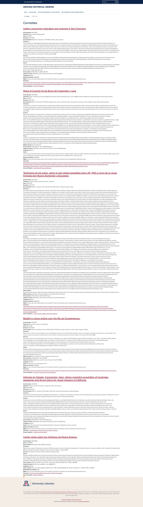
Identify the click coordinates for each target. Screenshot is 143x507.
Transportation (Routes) (40, 84)
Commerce (26, 82)
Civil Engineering (111, 370)
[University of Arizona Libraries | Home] (38, 483)
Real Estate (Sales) (28, 164)
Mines (99, 306)
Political (39, 168)
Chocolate (59, 162)
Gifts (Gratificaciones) (74, 166)
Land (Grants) (103, 162)
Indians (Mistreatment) (92, 306)
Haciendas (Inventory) (102, 164)
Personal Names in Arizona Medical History (73, 12)
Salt (99, 308)
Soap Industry (79, 84)
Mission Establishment (113, 162)
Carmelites (48, 84)
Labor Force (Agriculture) (61, 370)
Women (72, 306)
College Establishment (53, 164)
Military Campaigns (49, 306)
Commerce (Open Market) (30, 312)
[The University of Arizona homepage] (33, 2)
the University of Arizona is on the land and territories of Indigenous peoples (58, 492)
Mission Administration (35, 82)
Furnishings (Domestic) (79, 164)
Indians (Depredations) (29, 306)
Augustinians (59, 473)
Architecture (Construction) (48, 82)
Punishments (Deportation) (85, 310)
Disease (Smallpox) (28, 310)
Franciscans (59, 82)
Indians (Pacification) (92, 308)
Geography (50, 313)
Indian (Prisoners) (111, 310)
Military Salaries (65, 306)
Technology (42, 372)
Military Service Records (55, 310)
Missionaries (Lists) (44, 473)
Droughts (84, 308)
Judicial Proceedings (45, 166)
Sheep (25, 162)
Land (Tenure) (92, 162)
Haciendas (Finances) (82, 370)
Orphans (66, 166)
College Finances (63, 164)
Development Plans (110, 82)
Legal (34, 168)
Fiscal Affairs (65, 82)
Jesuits (98, 162)
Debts (48, 162)
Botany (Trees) (84, 166)
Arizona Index (32, 12)
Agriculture (39, 313)
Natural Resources (38, 310)
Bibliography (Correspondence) (31, 166)
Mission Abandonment (89, 82)
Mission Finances (37, 430)
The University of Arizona (83, 501)
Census (32, 162)
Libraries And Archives (91, 164)
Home (25, 12)
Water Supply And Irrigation (76, 82)
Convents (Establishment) (68, 84)
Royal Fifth (75, 310)
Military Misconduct (67, 310)
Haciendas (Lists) (72, 370)
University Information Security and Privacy (71, 499)
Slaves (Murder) (103, 310)
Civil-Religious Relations (68, 162)
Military (44, 313)
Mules (28, 162)
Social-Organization (51, 372)
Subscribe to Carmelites (23, 476)
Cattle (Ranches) (104, 308)
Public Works (92, 370)
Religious (40, 475)
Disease (111, 308)
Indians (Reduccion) (59, 308)
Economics (36, 86)
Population (79, 308)
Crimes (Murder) (39, 306)
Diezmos (77, 162)
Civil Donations (37, 164)
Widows (70, 164)
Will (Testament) (84, 162)
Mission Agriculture (28, 84)
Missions (41, 86)
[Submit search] (117, 2)
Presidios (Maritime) (57, 84)
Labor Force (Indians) (48, 308)
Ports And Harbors (100, 82)
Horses (59, 306)
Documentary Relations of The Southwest (49, 12)
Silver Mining (95, 310)
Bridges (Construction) (101, 370)
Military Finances (78, 306)
